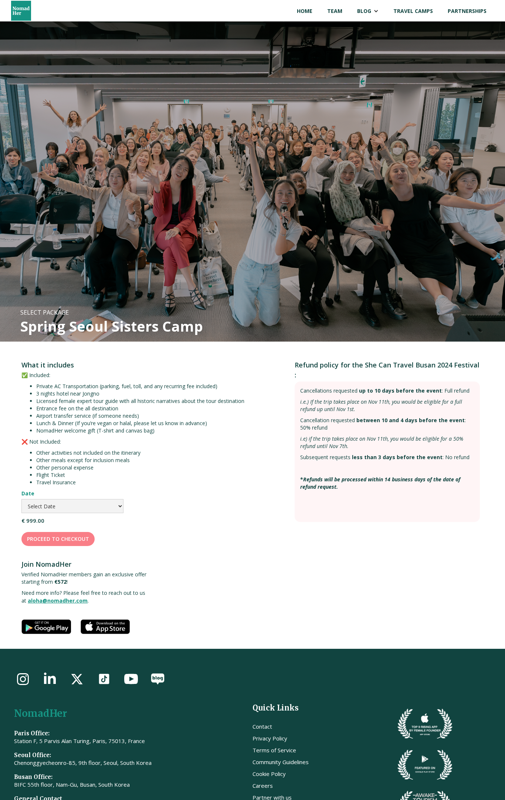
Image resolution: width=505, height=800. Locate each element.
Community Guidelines (281, 762)
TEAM (334, 10)
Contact (262, 726)
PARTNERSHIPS (467, 10)
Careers (263, 785)
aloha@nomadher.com (58, 600)
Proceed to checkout (58, 538)
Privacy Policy (270, 738)
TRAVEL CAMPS (413, 10)
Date (27, 493)
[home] (31, 11)
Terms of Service (274, 750)
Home (304, 10)
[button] (368, 11)
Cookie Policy (269, 773)
